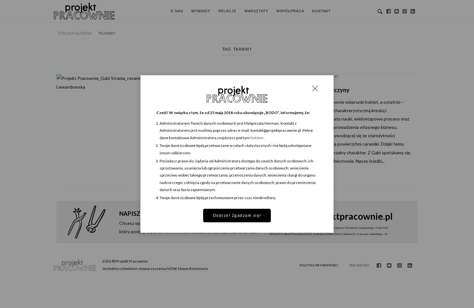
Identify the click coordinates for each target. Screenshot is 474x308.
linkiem (257, 137)
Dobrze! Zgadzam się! (237, 215)
